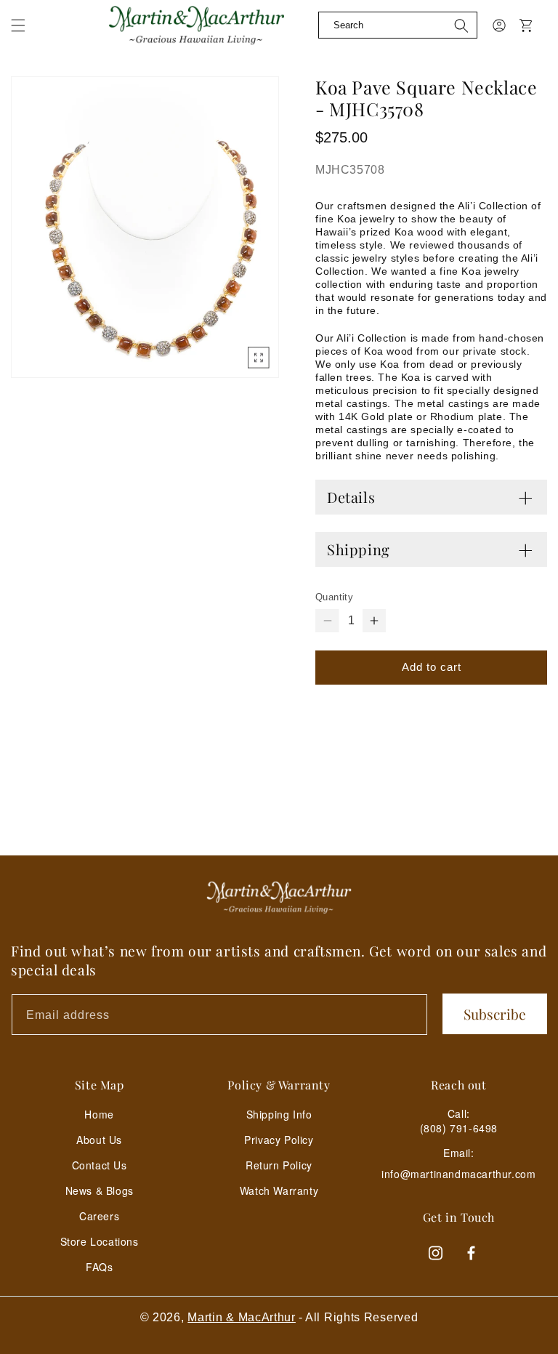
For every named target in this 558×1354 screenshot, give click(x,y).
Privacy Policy (278, 1139)
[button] (18, 25)
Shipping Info (279, 1114)
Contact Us (99, 1165)
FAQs (99, 1267)
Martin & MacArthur (241, 1317)
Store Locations (99, 1241)
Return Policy (279, 1165)
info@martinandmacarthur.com (458, 1174)
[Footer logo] (279, 898)
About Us (99, 1139)
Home (98, 1114)
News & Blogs (99, 1190)
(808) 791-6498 (459, 1128)
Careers (99, 1216)
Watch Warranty (279, 1190)
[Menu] (27, 36)
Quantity (334, 597)
